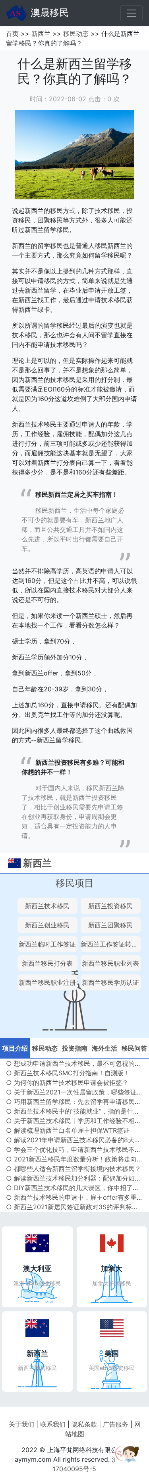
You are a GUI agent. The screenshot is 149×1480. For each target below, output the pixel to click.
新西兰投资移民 (110, 906)
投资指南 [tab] (74, 1048)
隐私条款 (84, 1424)
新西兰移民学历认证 (110, 982)
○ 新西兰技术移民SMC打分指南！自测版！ (68, 1073)
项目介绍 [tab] (15, 1048)
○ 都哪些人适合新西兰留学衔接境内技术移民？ (73, 1169)
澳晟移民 (50, 12)
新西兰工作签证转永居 (112, 944)
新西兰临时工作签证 (47, 944)
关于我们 (21, 1424)
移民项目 (75, 883)
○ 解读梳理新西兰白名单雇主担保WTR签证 (68, 1130)
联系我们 (53, 1424)
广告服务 (115, 1424)
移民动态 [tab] (45, 1048)
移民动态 (76, 33)
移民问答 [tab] (134, 1048)
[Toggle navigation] (131, 13)
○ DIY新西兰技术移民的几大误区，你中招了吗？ (75, 1188)
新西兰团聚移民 (110, 925)
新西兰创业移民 (47, 925)
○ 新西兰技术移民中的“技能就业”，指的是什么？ (76, 1111)
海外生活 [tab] (104, 1048)
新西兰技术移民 (47, 906)
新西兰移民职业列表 (110, 963)
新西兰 (40, 33)
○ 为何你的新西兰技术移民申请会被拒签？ (67, 1082)
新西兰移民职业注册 (47, 982)
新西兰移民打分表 (47, 963)
